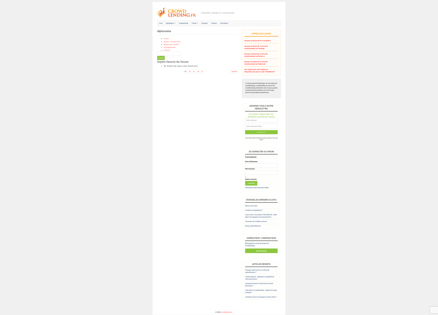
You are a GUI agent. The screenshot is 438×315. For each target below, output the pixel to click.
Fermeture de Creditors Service (256, 221)
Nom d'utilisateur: (251, 161)
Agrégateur (170, 23)
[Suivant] (202, 71)
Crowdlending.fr (226, 312)
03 (194, 71)
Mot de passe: (250, 169)
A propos (204, 23)
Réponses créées (171, 44)
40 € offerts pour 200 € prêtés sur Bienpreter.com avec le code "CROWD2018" (259, 70)
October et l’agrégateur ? (254, 210)
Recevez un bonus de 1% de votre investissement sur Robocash (256, 63)
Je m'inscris (261, 250)
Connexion (251, 183)
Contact (214, 23)
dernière (234, 71)
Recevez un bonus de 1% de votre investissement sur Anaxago (256, 47)
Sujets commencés (172, 41)
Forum (194, 23)
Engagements (170, 47)
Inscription (224, 23)
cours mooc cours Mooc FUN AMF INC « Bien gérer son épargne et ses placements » (261, 216)
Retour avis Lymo (251, 206)
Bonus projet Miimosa (253, 226)
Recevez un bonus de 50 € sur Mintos (257, 41)
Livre (161, 23)
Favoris (167, 50)
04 (198, 71)
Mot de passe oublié (261, 187)
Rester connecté (251, 179)
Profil (166, 38)
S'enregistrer (249, 187)
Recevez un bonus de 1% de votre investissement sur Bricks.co (256, 55)
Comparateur (183, 23)
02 (190, 71)
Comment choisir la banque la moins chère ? (261, 297)
